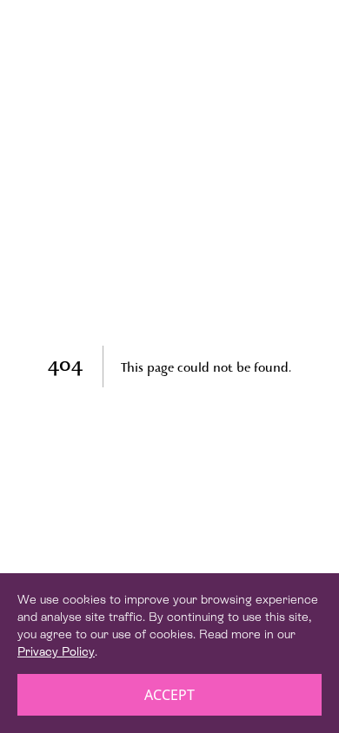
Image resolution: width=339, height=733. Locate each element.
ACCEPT (169, 694)
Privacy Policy (56, 651)
